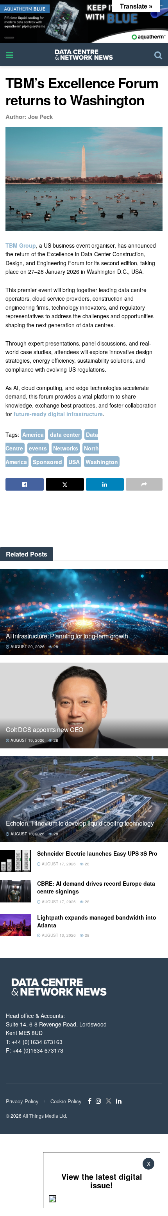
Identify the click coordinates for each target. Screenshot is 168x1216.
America (33, 434)
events (38, 448)
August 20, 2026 (27, 646)
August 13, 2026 (58, 935)
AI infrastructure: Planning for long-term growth (67, 635)
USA (74, 462)
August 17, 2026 (58, 864)
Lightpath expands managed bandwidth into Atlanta (96, 921)
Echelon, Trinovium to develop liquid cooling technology (80, 823)
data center (65, 434)
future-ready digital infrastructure (58, 414)
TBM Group (20, 245)
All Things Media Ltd (44, 1115)
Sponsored (47, 462)
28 (55, 646)
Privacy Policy (22, 1101)
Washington (102, 462)
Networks (65, 448)
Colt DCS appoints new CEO (44, 729)
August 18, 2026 (27, 834)
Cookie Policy (66, 1101)
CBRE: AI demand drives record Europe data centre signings (96, 887)
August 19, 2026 (27, 740)
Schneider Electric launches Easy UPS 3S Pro (97, 853)
